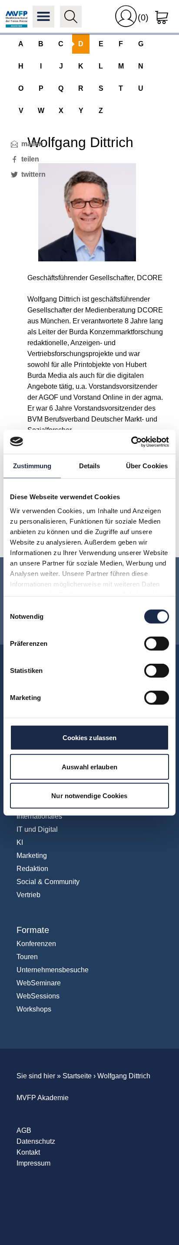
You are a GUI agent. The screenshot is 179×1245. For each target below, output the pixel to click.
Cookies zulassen (90, 737)
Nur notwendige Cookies (89, 795)
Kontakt (28, 1152)
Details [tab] (89, 466)
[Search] (71, 16)
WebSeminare (39, 983)
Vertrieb (28, 895)
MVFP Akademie (16, 16)
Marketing (32, 855)
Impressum (33, 1163)
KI (20, 842)
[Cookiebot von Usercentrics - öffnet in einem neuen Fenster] (131, 441)
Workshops (34, 1009)
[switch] (156, 644)
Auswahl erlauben (89, 766)
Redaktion (32, 868)
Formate (33, 930)
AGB (24, 1130)
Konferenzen (36, 943)
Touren (27, 956)
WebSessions (38, 996)
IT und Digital (37, 829)
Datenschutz (36, 1141)
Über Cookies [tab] (147, 466)
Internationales (39, 816)
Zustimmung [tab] (32, 466)
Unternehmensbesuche (53, 970)
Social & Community (48, 881)
